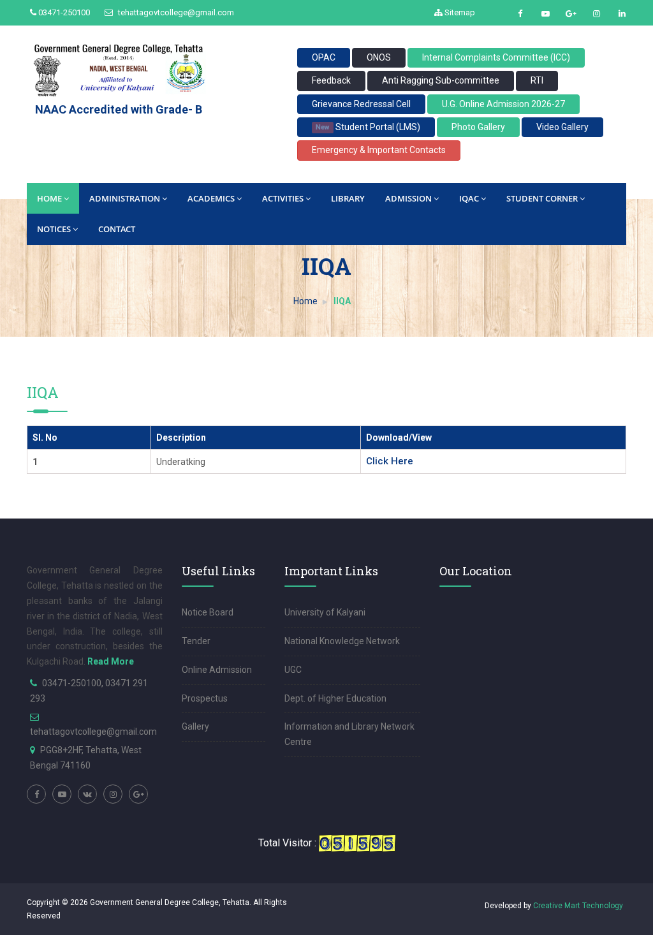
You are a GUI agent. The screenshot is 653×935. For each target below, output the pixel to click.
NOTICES (54, 229)
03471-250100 (63, 12)
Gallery (195, 726)
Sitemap (459, 12)
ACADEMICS (211, 198)
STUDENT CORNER (542, 198)
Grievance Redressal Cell (361, 104)
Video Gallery (562, 127)
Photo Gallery (478, 127)
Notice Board (207, 612)
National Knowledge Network (342, 641)
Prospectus (205, 698)
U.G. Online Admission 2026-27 (503, 104)
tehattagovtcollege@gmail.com (175, 12)
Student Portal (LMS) (368, 127)
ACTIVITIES (283, 198)
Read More (110, 661)
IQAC (469, 198)
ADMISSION (408, 198)
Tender (196, 641)
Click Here (389, 461)
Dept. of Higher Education (335, 698)
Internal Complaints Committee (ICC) (496, 57)
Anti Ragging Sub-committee (440, 80)
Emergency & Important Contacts (379, 150)
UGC (293, 670)
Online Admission (217, 670)
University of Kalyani (324, 612)
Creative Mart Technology (578, 905)
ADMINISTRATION (124, 198)
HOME (49, 198)
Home (305, 301)
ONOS (379, 57)
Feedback (331, 80)
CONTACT (116, 229)
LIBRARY (348, 198)
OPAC (323, 57)
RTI (537, 80)
